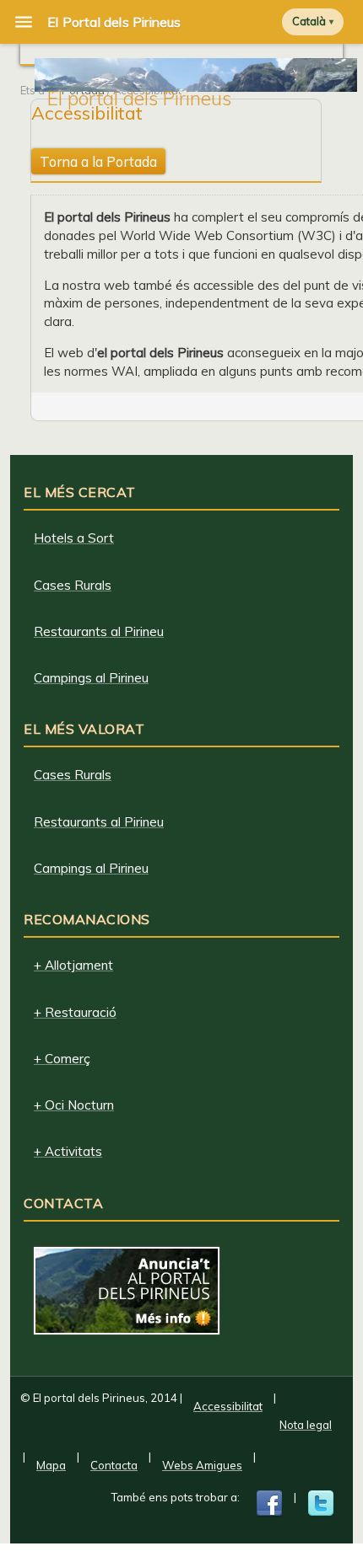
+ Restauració (75, 1012)
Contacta (114, 1465)
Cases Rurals (72, 585)
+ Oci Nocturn (74, 1105)
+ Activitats (68, 1151)
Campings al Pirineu (91, 678)
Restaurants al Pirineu (99, 631)
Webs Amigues (202, 1465)
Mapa (51, 1465)
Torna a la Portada (98, 161)
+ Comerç (62, 1059)
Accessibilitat (228, 1406)
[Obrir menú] (23, 21)
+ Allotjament (73, 965)
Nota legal (305, 1424)
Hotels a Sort (74, 538)
